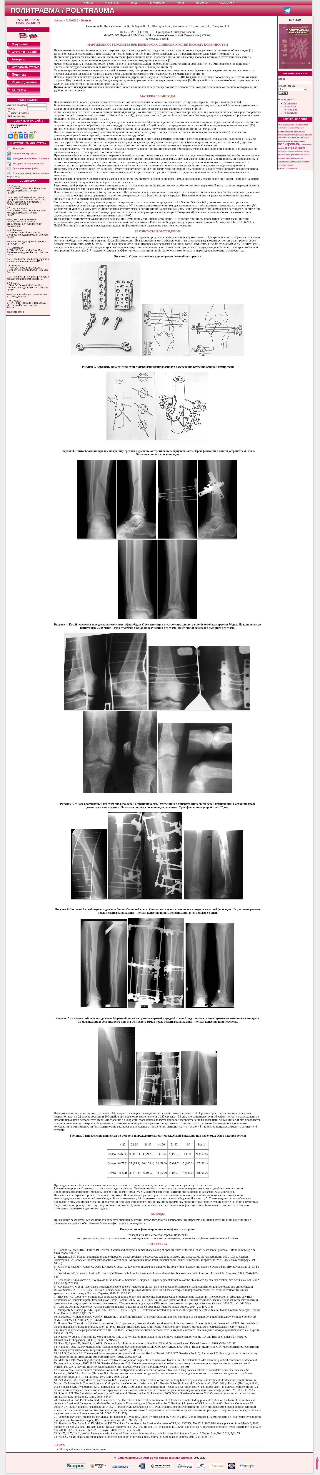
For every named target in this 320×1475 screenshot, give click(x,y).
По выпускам (290, 103)
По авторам (290, 106)
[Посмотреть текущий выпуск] (295, 68)
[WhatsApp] (31, 136)
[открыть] (65, 1467)
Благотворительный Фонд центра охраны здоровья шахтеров (155, 1457)
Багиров (86, 20)
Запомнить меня (20, 113)
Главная (58, 20)
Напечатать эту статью (25, 153)
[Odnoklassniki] (16, 136)
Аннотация (18, 148)
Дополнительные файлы (26, 168)
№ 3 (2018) (72, 20)
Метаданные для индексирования (31, 158)
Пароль (11, 109)
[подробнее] (105, 355)
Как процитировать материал (28, 163)
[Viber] (26, 136)
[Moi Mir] (21, 136)
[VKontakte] (10, 136)
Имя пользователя (17, 105)
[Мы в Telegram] (287, 12)
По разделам (290, 113)
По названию (290, 110)
